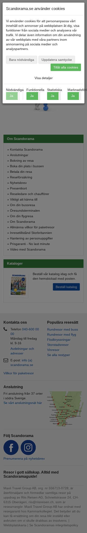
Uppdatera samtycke (57, 60)
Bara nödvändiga (21, 60)
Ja (32, 96)
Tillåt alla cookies (65, 67)
